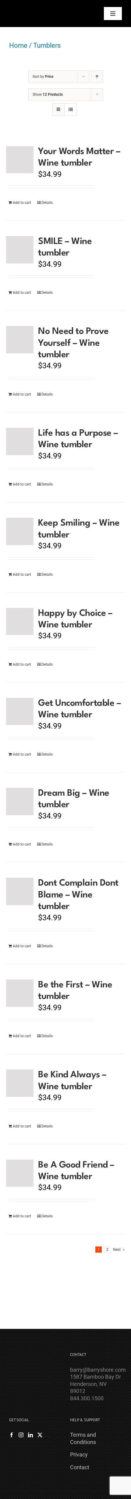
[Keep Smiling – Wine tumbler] (20, 531)
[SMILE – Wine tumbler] (20, 249)
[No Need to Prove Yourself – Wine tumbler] (20, 339)
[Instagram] (21, 1434)
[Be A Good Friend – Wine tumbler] (20, 1173)
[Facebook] (11, 1434)
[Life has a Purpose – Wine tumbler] (20, 441)
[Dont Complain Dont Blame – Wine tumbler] (20, 891)
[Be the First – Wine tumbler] (20, 993)
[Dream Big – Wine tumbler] (20, 801)
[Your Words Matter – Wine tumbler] (20, 159)
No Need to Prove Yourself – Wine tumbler (73, 343)
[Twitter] (39, 1434)
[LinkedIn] (30, 1434)
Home (18, 45)
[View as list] (70, 109)
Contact (79, 1467)
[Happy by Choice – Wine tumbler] (20, 621)
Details (47, 203)
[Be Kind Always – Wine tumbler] (20, 1083)
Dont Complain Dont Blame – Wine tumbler (78, 895)
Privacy (79, 1454)
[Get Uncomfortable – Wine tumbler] (20, 711)
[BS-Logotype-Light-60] (26, 7)
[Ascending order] (97, 76)
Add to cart (22, 203)
